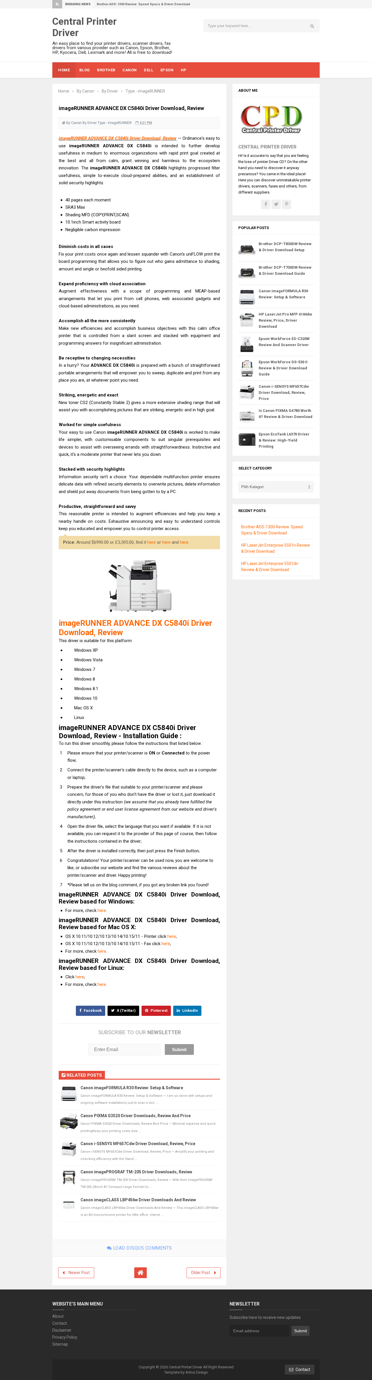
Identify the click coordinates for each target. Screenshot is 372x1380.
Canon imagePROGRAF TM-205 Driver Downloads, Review (136, 1172)
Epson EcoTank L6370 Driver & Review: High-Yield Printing (284, 440)
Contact (59, 1323)
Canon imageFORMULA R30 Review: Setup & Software (132, 1087)
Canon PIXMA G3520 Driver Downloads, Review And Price (136, 1115)
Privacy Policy (64, 1337)
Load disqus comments (142, 1248)
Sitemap (60, 1344)
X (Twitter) (126, 1010)
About (58, 1316)
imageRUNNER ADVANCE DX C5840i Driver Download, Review (117, 138)
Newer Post (79, 1272)
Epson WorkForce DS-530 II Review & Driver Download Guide (283, 368)
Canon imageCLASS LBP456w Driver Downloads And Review (138, 1199)
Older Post (200, 1272)
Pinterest (158, 1010)
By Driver (90, 123)
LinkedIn (189, 1010)
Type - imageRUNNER (115, 123)
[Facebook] (265, 204)
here (151, 542)
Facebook (92, 1010)
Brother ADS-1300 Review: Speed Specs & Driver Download (143, 4)
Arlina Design (196, 1372)
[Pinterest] (286, 204)
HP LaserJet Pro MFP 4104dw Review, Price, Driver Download (285, 320)
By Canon (74, 123)
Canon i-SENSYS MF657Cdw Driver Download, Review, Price (138, 1143)
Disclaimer (61, 1330)
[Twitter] (276, 204)
